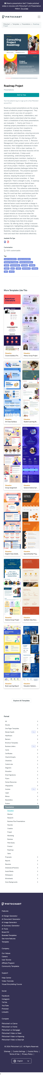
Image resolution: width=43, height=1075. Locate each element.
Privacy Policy (27, 1054)
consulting (24, 265)
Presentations (26, 24)
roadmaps (34, 268)
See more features (8, 938)
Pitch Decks (11, 843)
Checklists (8, 760)
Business (10, 839)
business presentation (24, 259)
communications (15, 265)
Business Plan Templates (11, 262)
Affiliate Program (8, 963)
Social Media (9, 871)
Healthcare (8, 735)
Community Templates (10, 966)
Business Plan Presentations (16, 821)
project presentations (10, 259)
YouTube (5, 1005)
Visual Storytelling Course (12, 984)
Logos (7, 793)
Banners (7, 739)
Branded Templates (9, 935)
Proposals (8, 857)
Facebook (5, 996)
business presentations (26, 262)
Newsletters (9, 800)
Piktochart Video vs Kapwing (13, 1036)
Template (5, 942)
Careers (5, 956)
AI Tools (5, 929)
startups (11, 271)
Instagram (5, 999)
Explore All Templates (21, 701)
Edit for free (21, 95)
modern (18, 268)
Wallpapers (9, 875)
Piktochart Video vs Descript (13, 1040)
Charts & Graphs (10, 757)
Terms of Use (14, 1054)
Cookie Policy (33, 1051)
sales (6, 271)
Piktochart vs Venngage (11, 1030)
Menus (7, 796)
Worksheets (9, 878)
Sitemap (7, 1051)
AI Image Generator (9, 922)
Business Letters (10, 746)
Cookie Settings (19, 1051)
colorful (7, 265)
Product (9, 846)
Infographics (9, 785)
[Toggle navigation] (39, 17)
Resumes (8, 864)
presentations (26, 268)
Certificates (8, 753)
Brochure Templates (11, 743)
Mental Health (9, 732)
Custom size (9, 764)
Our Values (6, 953)
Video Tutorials (8, 981)
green (12, 268)
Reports (7, 860)
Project (9, 832)
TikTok (4, 1002)
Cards (7, 750)
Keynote (10, 825)
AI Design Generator (9, 916)
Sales (9, 853)
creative (7, 268)
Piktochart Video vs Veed (11, 1033)
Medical (10, 814)
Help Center (6, 978)
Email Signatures (10, 775)
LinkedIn (5, 1012)
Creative (10, 828)
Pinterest (5, 1009)
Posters (7, 803)
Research (10, 818)
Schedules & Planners (12, 868)
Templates (15, 24)
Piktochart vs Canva (9, 1023)
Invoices (7, 789)
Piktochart (6, 24)
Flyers (7, 778)
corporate (32, 265)
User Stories (6, 960)
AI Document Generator (11, 919)
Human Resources (11, 782)
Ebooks (7, 725)
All (6, 721)
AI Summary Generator (11, 925)
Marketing (10, 835)
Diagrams (8, 768)
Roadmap (10, 850)
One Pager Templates (12, 728)
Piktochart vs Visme (9, 1027)
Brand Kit (5, 932)
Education (8, 771)
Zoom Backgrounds (11, 882)
